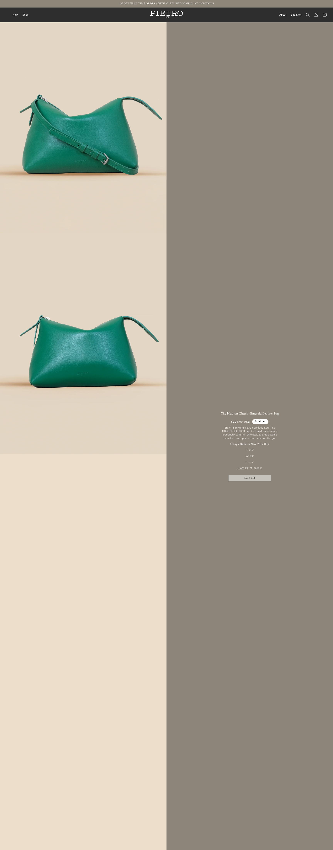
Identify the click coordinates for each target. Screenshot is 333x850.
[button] (308, 15)
